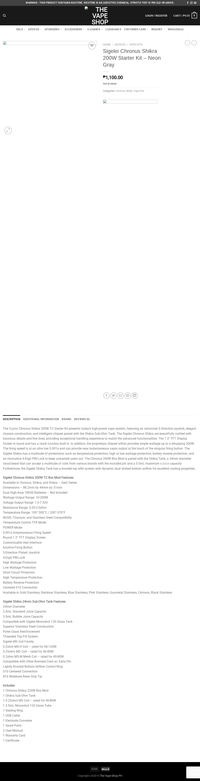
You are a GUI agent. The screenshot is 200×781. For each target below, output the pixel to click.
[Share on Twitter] (113, 395)
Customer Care (135, 29)
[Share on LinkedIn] (134, 395)
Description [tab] (11, 419)
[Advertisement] (183, 110)
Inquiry (156, 29)
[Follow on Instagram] (191, 3)
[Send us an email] (195, 3)
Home (107, 44)
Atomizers (52, 29)
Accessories (73, 29)
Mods (129, 90)
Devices (33, 29)
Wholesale (176, 29)
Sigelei (13, 428)
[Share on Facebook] (106, 395)
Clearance (113, 29)
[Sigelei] (130, 246)
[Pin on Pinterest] (127, 395)
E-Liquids (94, 29)
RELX (19, 29)
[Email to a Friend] (120, 395)
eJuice (164, 463)
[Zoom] (8, 130)
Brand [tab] (66, 419)
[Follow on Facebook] (188, 3)
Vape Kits (135, 44)
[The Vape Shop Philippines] (100, 15)
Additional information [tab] (41, 419)
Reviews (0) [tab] (82, 419)
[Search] (4, 15)
